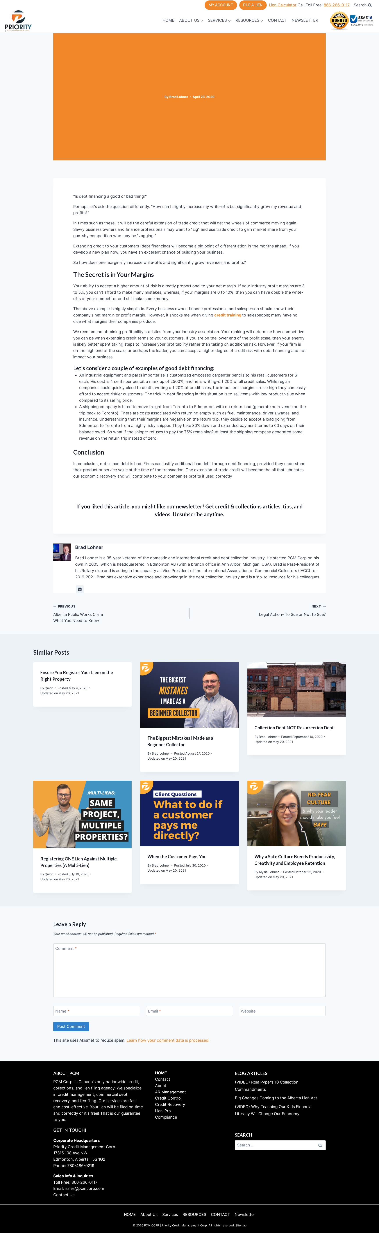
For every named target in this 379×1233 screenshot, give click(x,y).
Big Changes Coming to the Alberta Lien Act (276, 1098)
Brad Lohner (178, 97)
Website (248, 1011)
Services (170, 1214)
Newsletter (305, 20)
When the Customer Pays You (177, 856)
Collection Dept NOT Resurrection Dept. (294, 727)
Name (62, 1011)
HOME (168, 20)
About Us (148, 1214)
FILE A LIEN (253, 5)
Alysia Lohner (269, 872)
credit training (227, 315)
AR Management (170, 1092)
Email (154, 1011)
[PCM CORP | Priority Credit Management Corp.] (18, 20)
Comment (66, 948)
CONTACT (277, 20)
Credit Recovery (170, 1104)
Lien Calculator (283, 5)
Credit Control (168, 1098)
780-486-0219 (80, 1165)
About (160, 1085)
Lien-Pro (163, 1111)
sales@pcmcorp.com (84, 1188)
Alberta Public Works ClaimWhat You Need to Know (78, 613)
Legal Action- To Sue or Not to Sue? (292, 610)
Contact (162, 1079)
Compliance (166, 1117)
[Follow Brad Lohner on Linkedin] (80, 589)
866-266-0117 (337, 5)
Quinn (49, 688)
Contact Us (63, 1194)
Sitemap (241, 1225)
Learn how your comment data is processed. (168, 1040)
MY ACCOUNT (221, 5)
